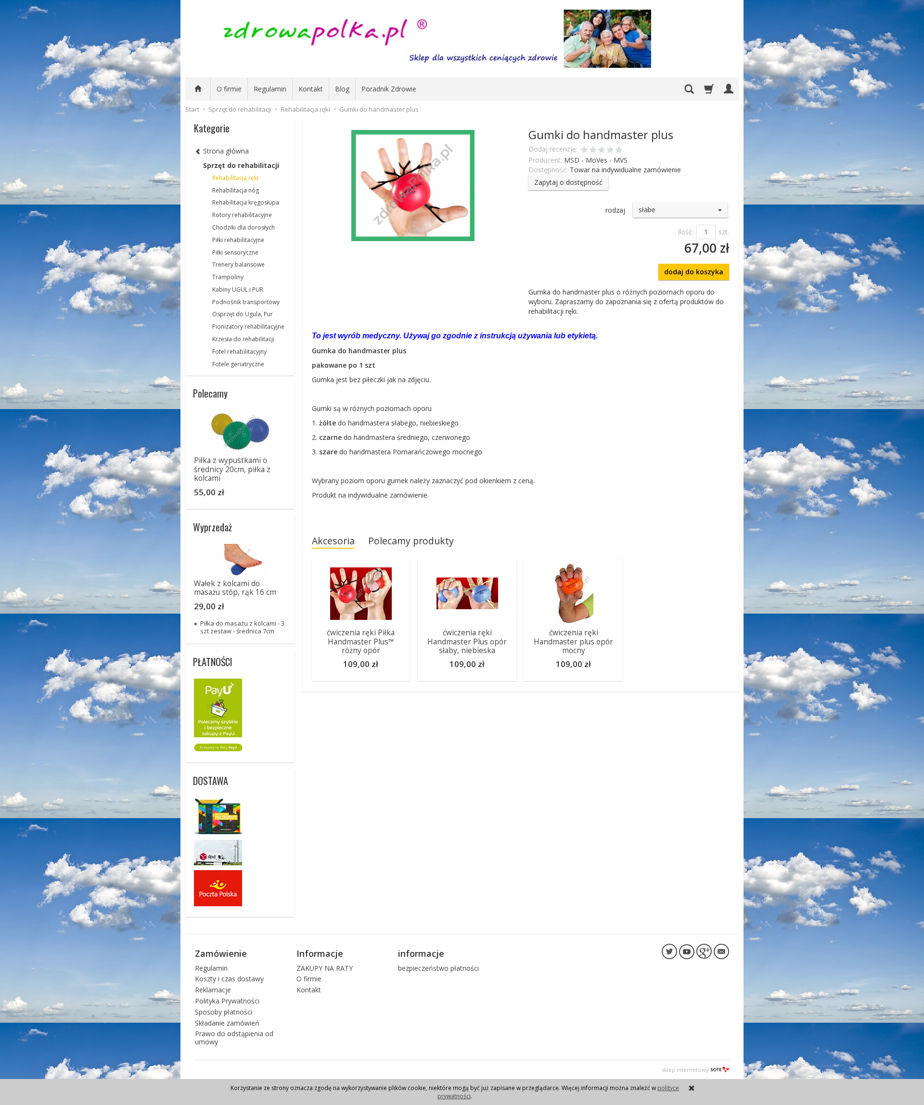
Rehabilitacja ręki (235, 178)
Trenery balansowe (238, 264)
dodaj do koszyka (693, 271)
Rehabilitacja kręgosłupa (245, 202)
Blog (342, 88)
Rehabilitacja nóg (235, 190)
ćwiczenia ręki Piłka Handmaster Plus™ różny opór (361, 641)
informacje (421, 953)
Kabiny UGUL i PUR (237, 289)
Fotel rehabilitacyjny (239, 351)
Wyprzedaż (212, 527)
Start (192, 109)
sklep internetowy (685, 1069)
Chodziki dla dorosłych (243, 227)
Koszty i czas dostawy (229, 978)
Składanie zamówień (227, 1023)
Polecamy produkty (411, 540)
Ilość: (685, 231)
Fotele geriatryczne (238, 364)
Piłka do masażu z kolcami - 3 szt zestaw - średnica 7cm (242, 627)
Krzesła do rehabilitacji (243, 339)
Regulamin (270, 88)
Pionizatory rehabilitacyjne (248, 326)
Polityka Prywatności (227, 1000)
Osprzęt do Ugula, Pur (242, 314)
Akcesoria (333, 540)
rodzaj (615, 210)
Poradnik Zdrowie (388, 88)
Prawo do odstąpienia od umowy (234, 1037)
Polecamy (210, 393)
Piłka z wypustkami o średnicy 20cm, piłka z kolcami (232, 469)
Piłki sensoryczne (235, 252)
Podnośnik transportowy (246, 302)
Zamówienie (221, 953)
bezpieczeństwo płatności (438, 968)
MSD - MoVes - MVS (596, 160)
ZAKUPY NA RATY (324, 968)
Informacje (319, 953)
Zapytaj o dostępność (568, 182)
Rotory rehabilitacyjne (242, 215)
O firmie (229, 88)
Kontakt (310, 88)
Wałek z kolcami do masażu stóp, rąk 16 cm (235, 587)
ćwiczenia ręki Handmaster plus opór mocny (573, 641)
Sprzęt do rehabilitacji (241, 165)
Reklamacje (213, 989)
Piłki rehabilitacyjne (238, 240)
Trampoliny (228, 277)
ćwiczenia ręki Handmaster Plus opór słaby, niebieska (467, 641)
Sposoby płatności (223, 1011)
